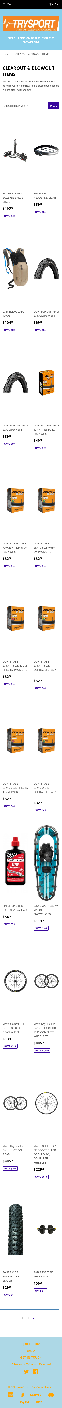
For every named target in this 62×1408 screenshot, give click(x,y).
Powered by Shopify (41, 1386)
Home (5, 54)
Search (31, 1351)
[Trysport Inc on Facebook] (35, 1372)
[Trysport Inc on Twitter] (26, 1372)
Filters (53, 105)
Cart (56, 4)
